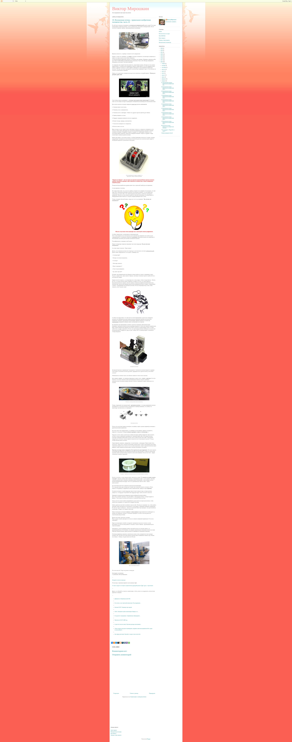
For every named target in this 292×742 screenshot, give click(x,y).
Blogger (148, 739)
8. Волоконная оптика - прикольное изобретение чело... (167, 92)
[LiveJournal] (122, 643)
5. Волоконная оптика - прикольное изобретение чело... (167, 105)
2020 (162, 54)
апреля (163, 75)
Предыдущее (152, 693)
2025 (162, 50)
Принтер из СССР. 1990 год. (121, 620)
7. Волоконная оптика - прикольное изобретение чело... (167, 96)
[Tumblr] (125, 643)
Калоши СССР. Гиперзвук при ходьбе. (123, 607)
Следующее (116, 693)
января (163, 80)
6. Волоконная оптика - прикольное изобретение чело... (167, 101)
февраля (164, 78)
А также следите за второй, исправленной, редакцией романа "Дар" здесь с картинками (132, 585)
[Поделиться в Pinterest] (118, 647)
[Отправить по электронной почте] (113, 647)
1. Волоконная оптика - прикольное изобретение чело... (167, 122)
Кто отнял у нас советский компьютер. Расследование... (128, 603)
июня (163, 73)
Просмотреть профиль (171, 21)
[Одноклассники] (114, 643)
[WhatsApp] (129, 643)
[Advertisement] (146, 714)
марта (163, 77)
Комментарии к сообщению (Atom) (138, 696)
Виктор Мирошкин (130, 8)
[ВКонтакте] (112, 643)
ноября (163, 63)
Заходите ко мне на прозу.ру (118, 580)
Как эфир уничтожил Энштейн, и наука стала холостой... (128, 634)
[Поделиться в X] (115, 647)
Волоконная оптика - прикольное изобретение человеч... (167, 126)
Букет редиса (162, 38)
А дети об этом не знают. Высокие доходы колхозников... (128, 624)
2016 (162, 61)
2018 (162, 58)
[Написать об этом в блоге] (114, 647)
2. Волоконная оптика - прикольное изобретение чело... (167, 118)
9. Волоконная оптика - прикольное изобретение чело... (167, 88)
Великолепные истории (164, 33)
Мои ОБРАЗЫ (162, 35)
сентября (164, 67)
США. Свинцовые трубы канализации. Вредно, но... (126, 611)
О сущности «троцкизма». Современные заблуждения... (127, 615)
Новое (160, 31)
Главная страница (134, 693)
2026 (162, 48)
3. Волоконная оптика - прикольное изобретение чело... (167, 114)
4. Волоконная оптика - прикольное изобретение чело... (167, 109)
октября (164, 65)
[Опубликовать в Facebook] (117, 647)
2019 (162, 56)
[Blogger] (120, 643)
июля (163, 71)
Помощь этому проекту (164, 40)
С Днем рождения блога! (167, 133)
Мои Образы (113, 733)
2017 (162, 59)
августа (164, 69)
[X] (118, 643)
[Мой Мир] (116, 643)
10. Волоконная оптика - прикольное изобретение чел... (167, 84)
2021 (162, 52)
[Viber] (127, 643)
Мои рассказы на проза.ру (165, 42)
